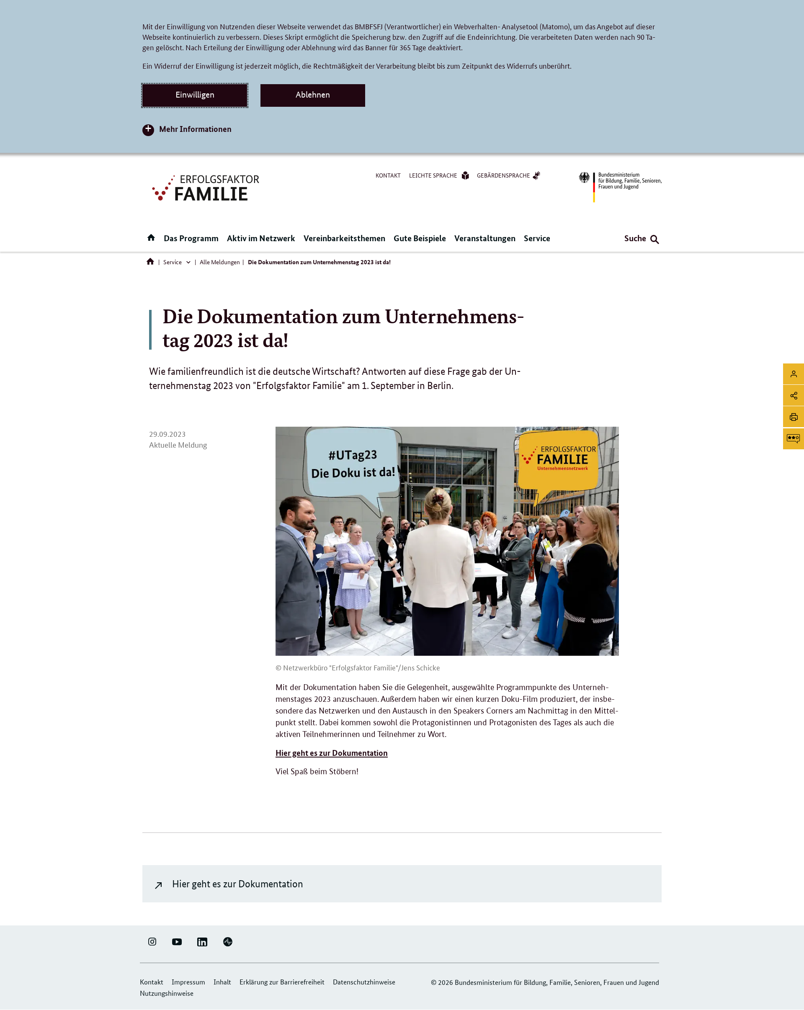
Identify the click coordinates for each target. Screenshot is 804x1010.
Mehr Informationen (195, 129)
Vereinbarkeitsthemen (344, 238)
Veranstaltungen (484, 238)
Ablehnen (313, 95)
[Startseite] (152, 263)
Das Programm (191, 238)
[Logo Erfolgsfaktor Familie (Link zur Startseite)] (207, 187)
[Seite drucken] (793, 416)
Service (537, 238)
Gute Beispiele (420, 238)
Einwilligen (194, 95)
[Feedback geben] (793, 438)
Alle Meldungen (220, 262)
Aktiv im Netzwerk (261, 238)
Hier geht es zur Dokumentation (237, 884)
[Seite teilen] (793, 395)
